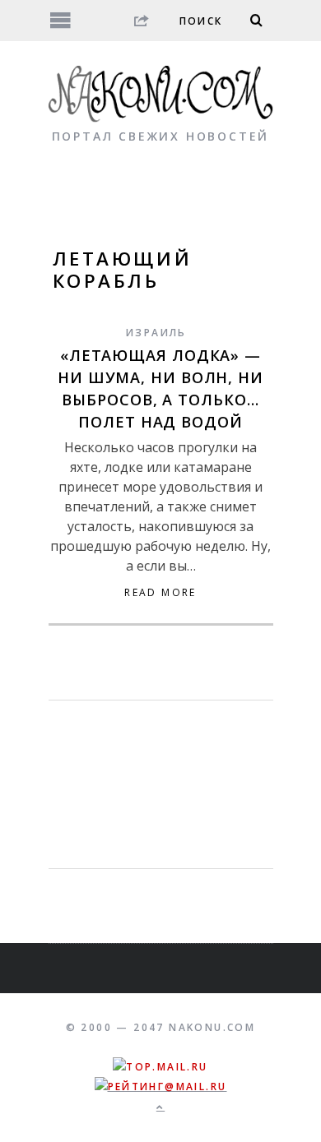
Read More (160, 593)
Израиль (156, 333)
